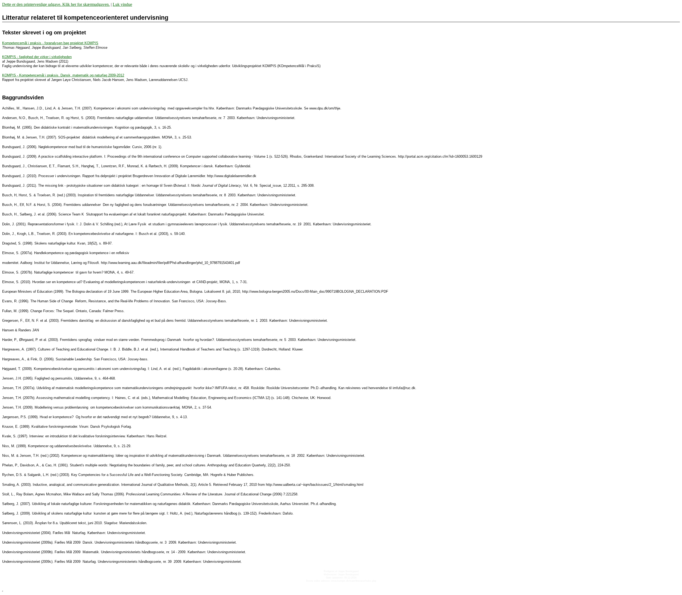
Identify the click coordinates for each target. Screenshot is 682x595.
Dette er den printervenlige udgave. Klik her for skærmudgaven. (56, 4)
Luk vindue (122, 4)
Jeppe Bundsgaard (348, 571)
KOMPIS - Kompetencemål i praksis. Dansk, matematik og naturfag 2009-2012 (63, 75)
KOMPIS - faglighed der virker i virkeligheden (37, 57)
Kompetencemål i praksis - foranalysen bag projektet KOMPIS (50, 43)
